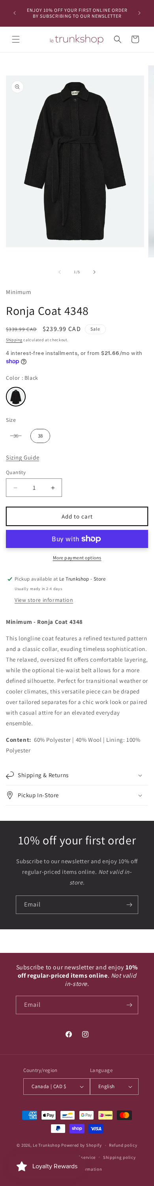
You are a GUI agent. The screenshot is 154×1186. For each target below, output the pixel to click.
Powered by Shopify (81, 1145)
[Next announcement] (139, 13)
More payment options (77, 558)
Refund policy (123, 1145)
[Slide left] (59, 272)
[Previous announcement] (14, 13)
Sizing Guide (22, 457)
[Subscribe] (129, 904)
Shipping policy (119, 1157)
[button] (15, 39)
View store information (44, 599)
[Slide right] (94, 272)
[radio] (16, 396)
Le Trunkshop (46, 1145)
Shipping (14, 339)
